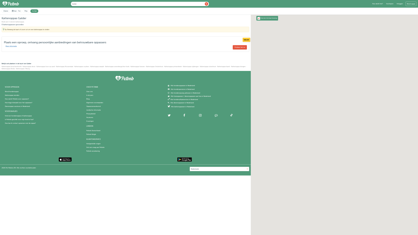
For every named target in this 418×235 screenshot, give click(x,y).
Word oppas (411, 4)
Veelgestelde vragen (93, 143)
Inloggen (400, 4)
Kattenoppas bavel (223, 66)
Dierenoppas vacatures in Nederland (17, 106)
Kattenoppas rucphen (81, 66)
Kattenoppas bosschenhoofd (11, 66)
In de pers (89, 95)
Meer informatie (11, 46)
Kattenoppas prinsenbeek (173, 66)
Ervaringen (90, 121)
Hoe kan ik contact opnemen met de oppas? (20, 123)
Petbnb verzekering (93, 151)
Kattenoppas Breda (8, 69)
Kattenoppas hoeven (138, 66)
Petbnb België (91, 134)
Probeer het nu (240, 47)
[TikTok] (231, 116)
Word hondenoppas (12, 91)
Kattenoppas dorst (29, 66)
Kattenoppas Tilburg (23, 69)
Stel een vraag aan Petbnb (95, 147)
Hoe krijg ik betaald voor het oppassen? (18, 102)
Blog (88, 99)
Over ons (89, 91)
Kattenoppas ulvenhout (208, 66)
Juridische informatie (93, 110)
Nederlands (195, 169)
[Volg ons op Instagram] (200, 116)
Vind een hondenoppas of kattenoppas (18, 116)
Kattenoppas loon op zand (45, 66)
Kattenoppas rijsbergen (191, 66)
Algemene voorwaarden (94, 102)
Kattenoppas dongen (238, 66)
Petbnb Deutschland (93, 130)
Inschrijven (389, 4)
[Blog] (216, 116)
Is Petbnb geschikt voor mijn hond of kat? (19, 119)
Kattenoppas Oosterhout (154, 66)
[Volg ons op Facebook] (184, 116)
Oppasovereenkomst (93, 106)
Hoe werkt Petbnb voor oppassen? (17, 99)
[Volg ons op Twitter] (169, 116)
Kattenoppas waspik (97, 66)
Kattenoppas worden (12, 95)
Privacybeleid (90, 114)
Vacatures (89, 117)
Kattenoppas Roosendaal (64, 66)
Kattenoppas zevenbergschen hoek (117, 66)
